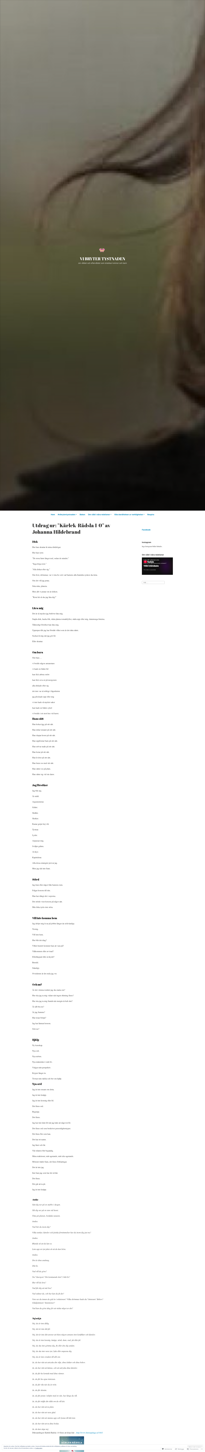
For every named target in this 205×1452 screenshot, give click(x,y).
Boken (82, 514)
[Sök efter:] (153, 582)
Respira (150, 514)
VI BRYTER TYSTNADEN (102, 258)
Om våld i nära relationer (99, 514)
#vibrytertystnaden (66, 514)
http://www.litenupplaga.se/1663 (89, 1432)
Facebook (146, 530)
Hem (53, 514)
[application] (157, 566)
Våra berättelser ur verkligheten (128, 514)
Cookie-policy (38, 1448)
